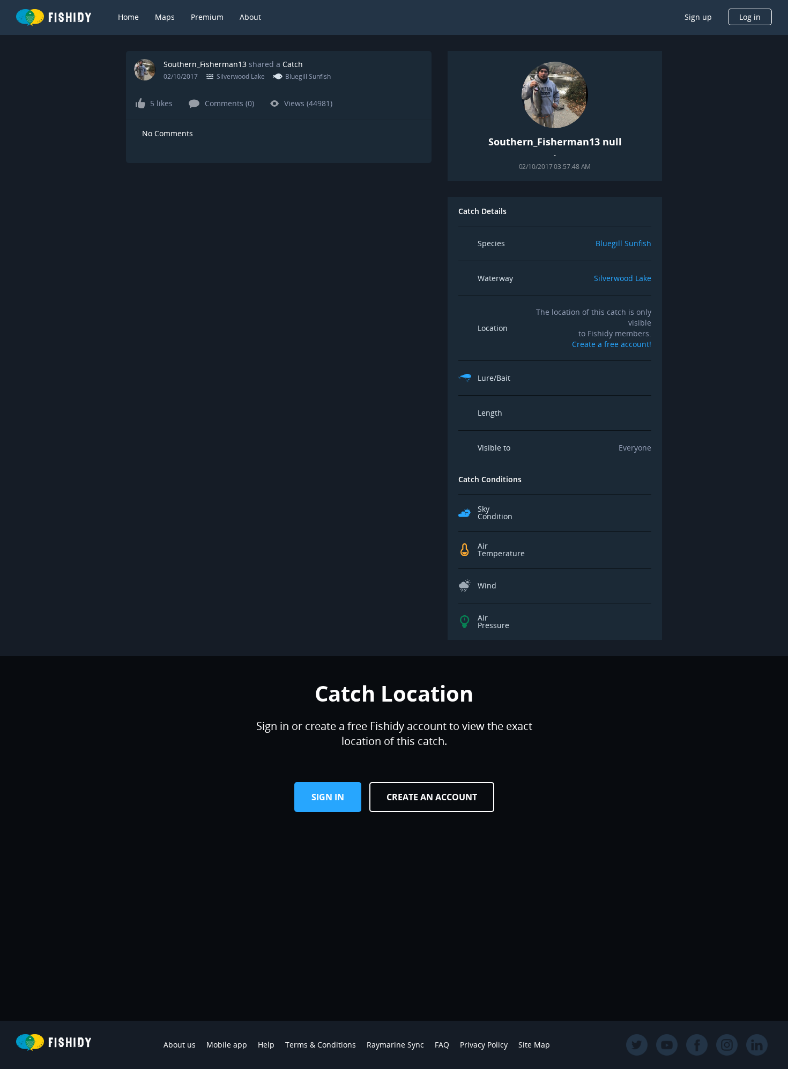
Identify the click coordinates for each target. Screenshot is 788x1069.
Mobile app (226, 1044)
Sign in (327, 797)
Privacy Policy (484, 1044)
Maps (165, 17)
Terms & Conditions (320, 1044)
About (250, 17)
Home (128, 17)
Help (266, 1044)
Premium (207, 17)
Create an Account (431, 797)
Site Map (534, 1044)
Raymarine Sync (395, 1044)
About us (179, 1044)
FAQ (442, 1044)
